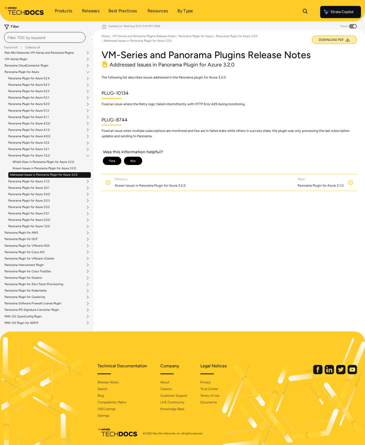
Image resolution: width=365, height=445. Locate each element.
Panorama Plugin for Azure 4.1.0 (29, 130)
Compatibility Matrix (112, 402)
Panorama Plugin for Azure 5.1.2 (28, 110)
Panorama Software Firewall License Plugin (33, 303)
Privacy (205, 382)
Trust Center (209, 389)
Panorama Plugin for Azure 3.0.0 (29, 194)
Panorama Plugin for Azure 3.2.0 (29, 155)
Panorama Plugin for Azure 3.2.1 (28, 149)
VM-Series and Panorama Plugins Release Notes (144, 36)
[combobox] (45, 37)
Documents (208, 402)
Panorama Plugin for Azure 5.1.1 (28, 117)
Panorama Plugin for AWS (21, 232)
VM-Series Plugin (16, 59)
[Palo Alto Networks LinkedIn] (330, 373)
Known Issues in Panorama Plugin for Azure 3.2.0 (44, 168)
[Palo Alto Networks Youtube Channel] (352, 373)
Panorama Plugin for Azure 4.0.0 (29, 136)
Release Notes (108, 382)
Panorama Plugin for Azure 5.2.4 (29, 78)
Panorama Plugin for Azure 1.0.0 (29, 226)
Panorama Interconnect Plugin (24, 265)
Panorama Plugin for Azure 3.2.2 (28, 142)
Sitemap (103, 416)
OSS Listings (107, 409)
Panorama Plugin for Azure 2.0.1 (28, 213)
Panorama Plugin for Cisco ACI (25, 252)
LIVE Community (172, 402)
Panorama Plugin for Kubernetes (25, 290)
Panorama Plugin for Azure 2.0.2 (29, 207)
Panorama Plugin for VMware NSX (27, 245)
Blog (101, 395)
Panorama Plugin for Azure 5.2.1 (28, 97)
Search (102, 389)
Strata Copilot (342, 12)
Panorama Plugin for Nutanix (23, 277)
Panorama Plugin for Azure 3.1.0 (28, 181)
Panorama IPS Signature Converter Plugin (32, 310)
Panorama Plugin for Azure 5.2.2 (28, 91)
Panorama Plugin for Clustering (25, 297)
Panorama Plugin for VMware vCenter (29, 258)
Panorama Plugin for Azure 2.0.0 (29, 220)
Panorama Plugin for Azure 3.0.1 (28, 188)
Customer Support (173, 395)
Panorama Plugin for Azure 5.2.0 (29, 104)
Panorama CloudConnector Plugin (26, 65)
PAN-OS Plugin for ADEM (21, 323)
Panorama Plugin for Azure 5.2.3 (28, 84)
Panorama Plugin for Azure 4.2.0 (29, 123)
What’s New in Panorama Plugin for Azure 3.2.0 (43, 162)
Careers (166, 389)
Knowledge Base (172, 409)
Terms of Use (209, 395)
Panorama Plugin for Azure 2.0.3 (29, 200)
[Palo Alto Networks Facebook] (318, 373)
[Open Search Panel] (305, 12)
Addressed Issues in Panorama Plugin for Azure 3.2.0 (43, 174)
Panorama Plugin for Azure (22, 72)
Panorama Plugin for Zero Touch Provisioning (34, 284)
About (164, 382)
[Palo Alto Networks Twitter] (341, 373)
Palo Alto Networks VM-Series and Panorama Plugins (39, 52)
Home (105, 36)
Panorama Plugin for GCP (21, 239)
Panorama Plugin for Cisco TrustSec (28, 271)
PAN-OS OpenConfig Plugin (23, 316)
